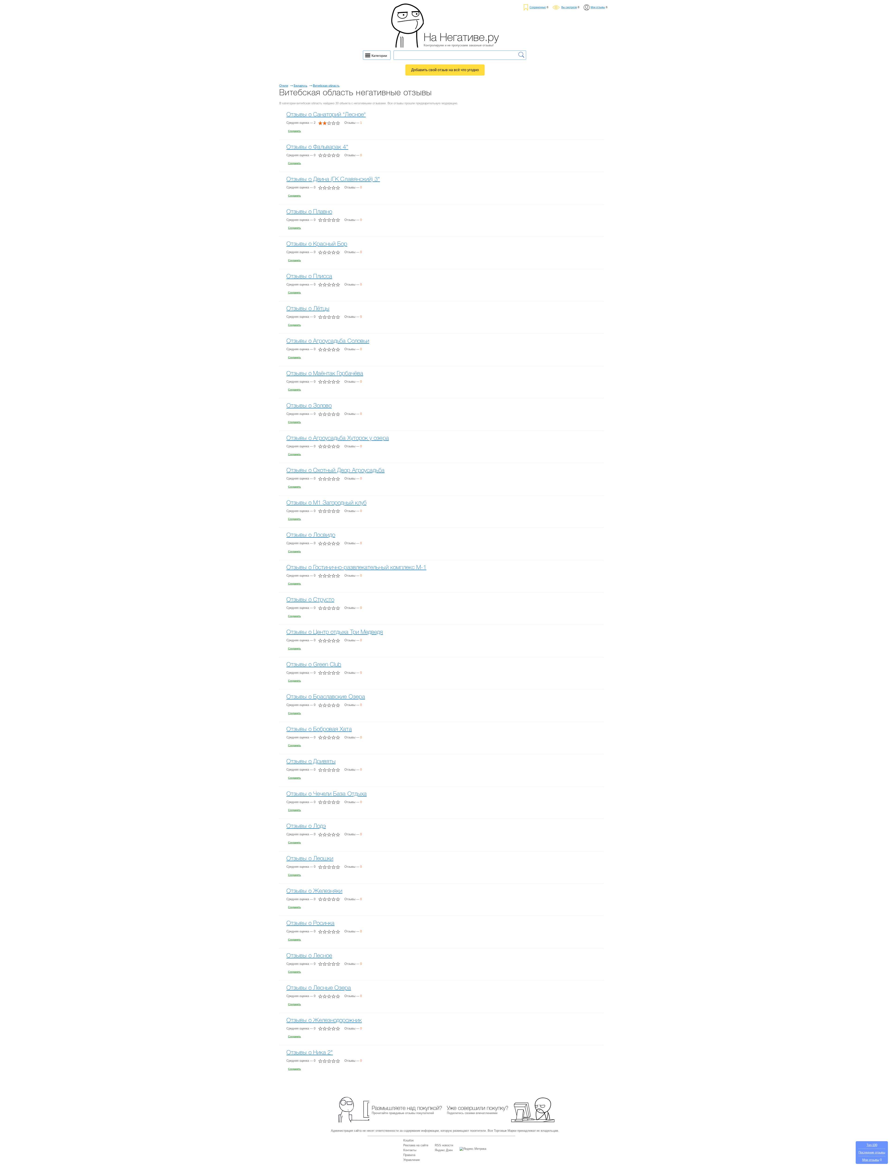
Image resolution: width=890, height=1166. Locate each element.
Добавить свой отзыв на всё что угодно (445, 70)
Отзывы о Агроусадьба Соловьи (327, 341)
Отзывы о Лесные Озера (318, 988)
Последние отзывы (871, 1152)
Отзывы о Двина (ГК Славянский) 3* (333, 179)
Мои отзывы (870, 1160)
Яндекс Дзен (444, 1150)
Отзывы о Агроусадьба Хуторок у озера (337, 438)
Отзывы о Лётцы (307, 308)
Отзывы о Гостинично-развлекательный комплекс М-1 (356, 567)
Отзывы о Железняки (314, 891)
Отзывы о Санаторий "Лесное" (326, 115)
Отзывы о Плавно (309, 212)
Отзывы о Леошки (309, 858)
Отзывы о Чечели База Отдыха (326, 794)
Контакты (409, 1150)
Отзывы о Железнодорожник (324, 1020)
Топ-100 (872, 1145)
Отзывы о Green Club (313, 664)
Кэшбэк (408, 1140)
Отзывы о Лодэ (306, 826)
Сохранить (294, 131)
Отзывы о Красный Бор (316, 244)
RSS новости (444, 1145)
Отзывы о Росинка (310, 923)
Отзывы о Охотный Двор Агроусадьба (335, 470)
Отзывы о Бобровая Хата (319, 729)
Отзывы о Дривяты (311, 761)
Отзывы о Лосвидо (310, 535)
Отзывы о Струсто (310, 600)
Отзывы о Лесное (309, 956)
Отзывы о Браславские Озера (325, 697)
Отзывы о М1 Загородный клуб (326, 503)
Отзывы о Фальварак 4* (317, 147)
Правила (409, 1155)
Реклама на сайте (415, 1145)
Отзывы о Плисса (309, 276)
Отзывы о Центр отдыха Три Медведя (334, 632)
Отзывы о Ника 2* (309, 1052)
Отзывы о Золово (309, 406)
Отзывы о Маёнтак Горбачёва (324, 373)
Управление (411, 1160)
